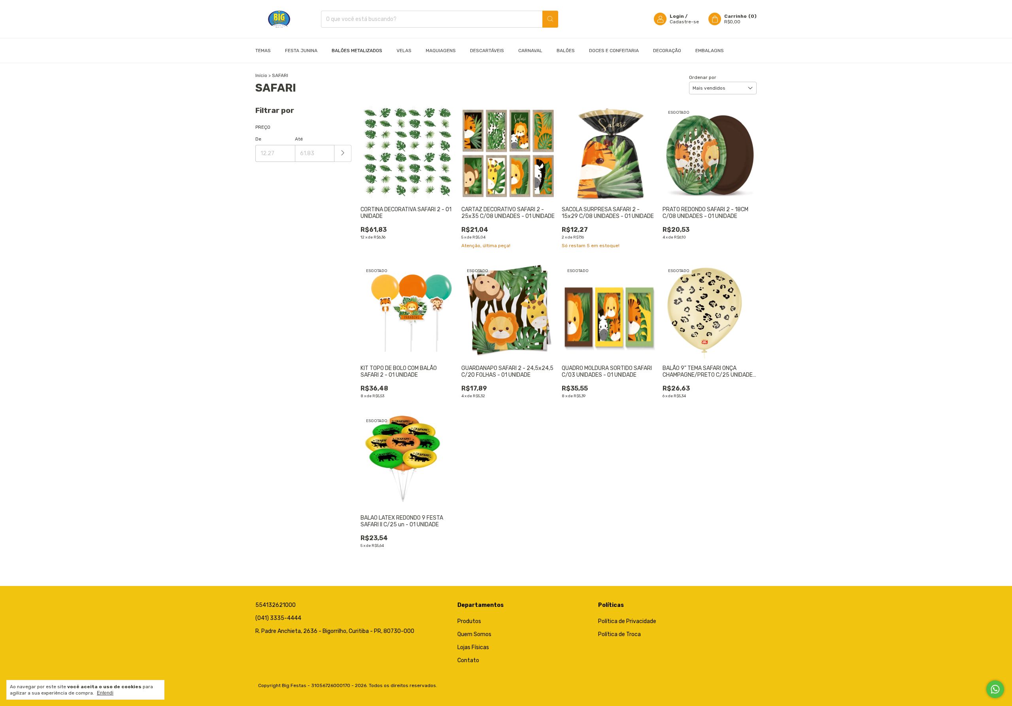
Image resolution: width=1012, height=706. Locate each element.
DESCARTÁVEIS (487, 50)
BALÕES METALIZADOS (357, 50)
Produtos (469, 621)
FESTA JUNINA (301, 50)
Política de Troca (619, 634)
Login (677, 16)
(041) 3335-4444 (278, 618)
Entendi (105, 693)
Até (299, 139)
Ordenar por (702, 77)
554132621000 (275, 605)
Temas (263, 50)
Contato (468, 660)
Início (261, 75)
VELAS (404, 50)
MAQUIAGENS (441, 50)
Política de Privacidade (627, 621)
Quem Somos (474, 634)
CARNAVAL (530, 50)
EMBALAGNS (709, 50)
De (258, 139)
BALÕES (566, 50)
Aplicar (342, 153)
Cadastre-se (684, 21)
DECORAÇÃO (667, 50)
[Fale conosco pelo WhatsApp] (995, 689)
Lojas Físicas (473, 647)
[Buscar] (550, 19)
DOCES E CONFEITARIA (614, 50)
